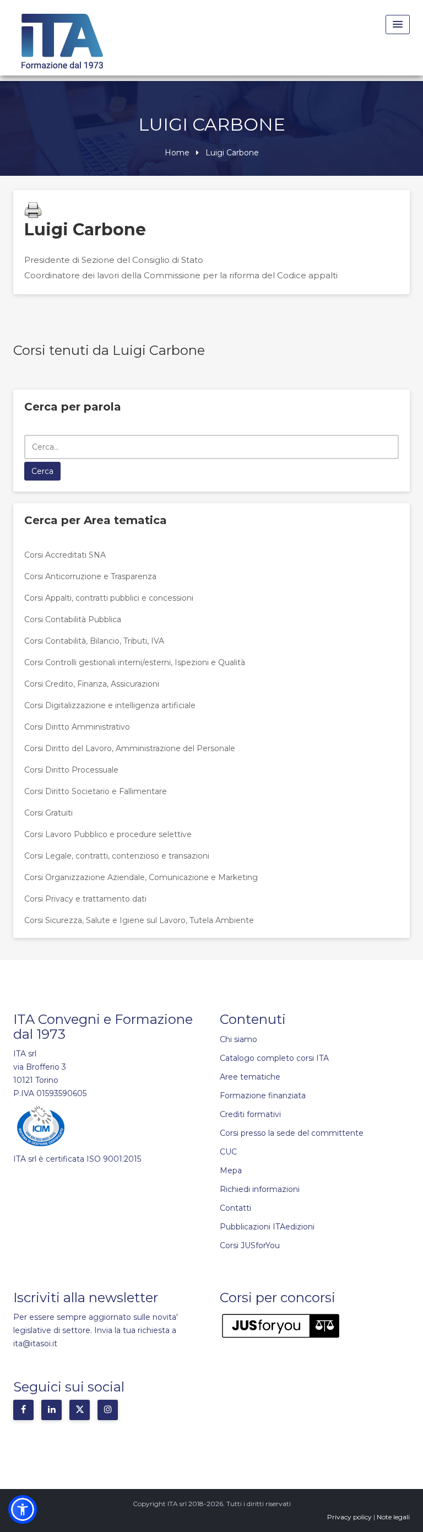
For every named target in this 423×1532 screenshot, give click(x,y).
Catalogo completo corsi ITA (274, 1058)
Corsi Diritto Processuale (71, 770)
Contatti (235, 1208)
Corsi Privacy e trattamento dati (85, 899)
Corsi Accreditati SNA (65, 555)
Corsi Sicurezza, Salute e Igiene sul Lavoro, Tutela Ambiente (139, 920)
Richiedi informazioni (260, 1189)
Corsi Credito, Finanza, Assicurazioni (91, 684)
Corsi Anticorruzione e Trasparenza (90, 576)
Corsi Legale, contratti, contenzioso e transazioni (116, 856)
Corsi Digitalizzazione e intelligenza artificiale (110, 705)
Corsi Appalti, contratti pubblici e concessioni (108, 598)
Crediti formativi (250, 1114)
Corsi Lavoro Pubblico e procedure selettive (108, 834)
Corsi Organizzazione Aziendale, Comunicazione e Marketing (141, 877)
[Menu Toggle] (398, 24)
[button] (22, 1509)
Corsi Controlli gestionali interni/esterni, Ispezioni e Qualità (134, 662)
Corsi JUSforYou (250, 1245)
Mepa (231, 1170)
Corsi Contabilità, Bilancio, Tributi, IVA (94, 641)
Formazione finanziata (263, 1096)
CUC (228, 1152)
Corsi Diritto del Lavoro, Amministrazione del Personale (129, 748)
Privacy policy (349, 1517)
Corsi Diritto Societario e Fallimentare (95, 791)
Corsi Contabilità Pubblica (72, 619)
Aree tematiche (250, 1077)
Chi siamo (238, 1039)
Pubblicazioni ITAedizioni (267, 1227)
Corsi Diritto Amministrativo (77, 727)
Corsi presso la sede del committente (292, 1133)
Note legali (393, 1517)
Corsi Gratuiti (48, 813)
